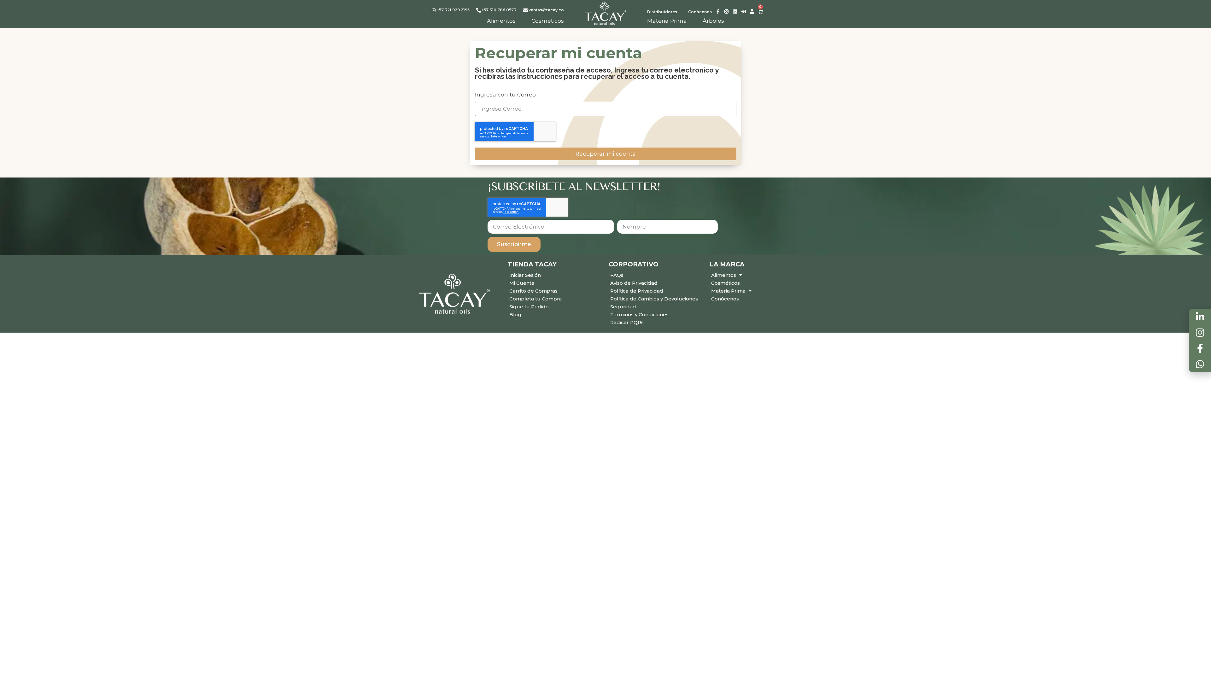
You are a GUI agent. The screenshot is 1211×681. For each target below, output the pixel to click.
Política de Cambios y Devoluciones (654, 299)
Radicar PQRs (627, 322)
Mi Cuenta (521, 283)
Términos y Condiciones (639, 314)
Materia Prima (728, 291)
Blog (515, 314)
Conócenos (725, 299)
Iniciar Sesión (525, 275)
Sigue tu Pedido (529, 307)
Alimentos (723, 275)
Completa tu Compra (535, 299)
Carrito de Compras (533, 291)
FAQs (616, 275)
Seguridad (623, 307)
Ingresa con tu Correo (505, 94)
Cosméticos (725, 283)
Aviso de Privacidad (634, 283)
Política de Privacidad (636, 291)
